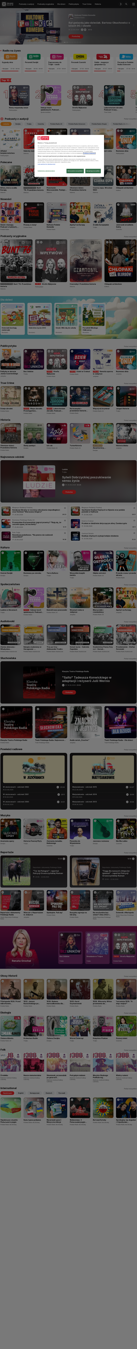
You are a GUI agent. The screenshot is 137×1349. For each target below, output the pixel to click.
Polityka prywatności (89, 153)
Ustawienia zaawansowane (46, 171)
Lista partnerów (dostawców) (46, 164)
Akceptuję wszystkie (93, 171)
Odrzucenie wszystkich (75, 171)
